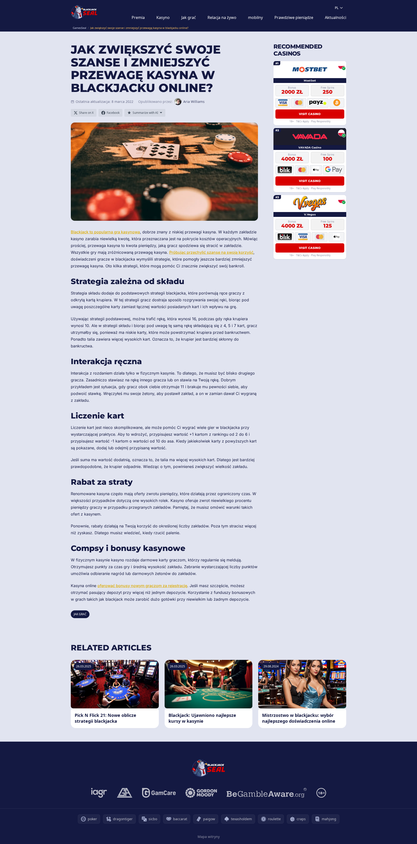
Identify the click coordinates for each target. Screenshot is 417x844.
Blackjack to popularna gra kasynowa (105, 231)
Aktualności (335, 17)
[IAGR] (99, 793)
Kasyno (163, 17)
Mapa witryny (209, 836)
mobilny (255, 17)
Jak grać (188, 17)
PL (336, 7)
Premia (138, 17)
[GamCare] (159, 793)
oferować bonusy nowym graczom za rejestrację (142, 585)
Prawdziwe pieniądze (293, 17)
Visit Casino (310, 113)
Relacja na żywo (222, 17)
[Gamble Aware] (267, 793)
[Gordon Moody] (201, 793)
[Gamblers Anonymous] (124, 793)
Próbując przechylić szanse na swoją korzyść (211, 252)
